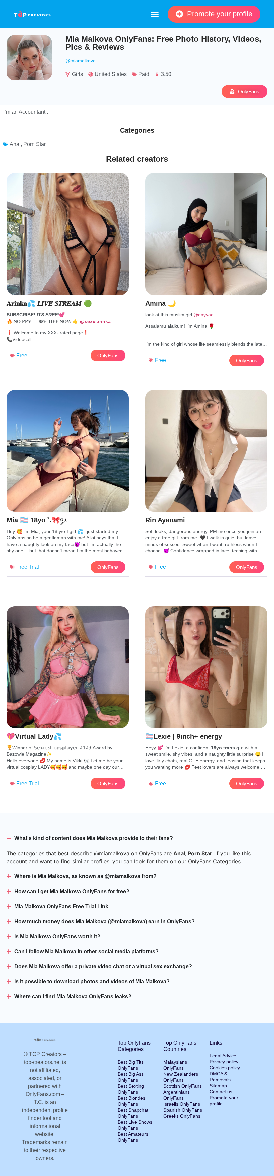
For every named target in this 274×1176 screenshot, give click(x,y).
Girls (77, 74)
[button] (154, 14)
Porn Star (34, 144)
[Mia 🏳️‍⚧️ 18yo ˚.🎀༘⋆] (67, 490)
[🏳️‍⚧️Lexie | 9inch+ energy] (206, 706)
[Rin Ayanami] (206, 490)
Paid (143, 74)
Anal (15, 144)
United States (111, 74)
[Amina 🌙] (206, 273)
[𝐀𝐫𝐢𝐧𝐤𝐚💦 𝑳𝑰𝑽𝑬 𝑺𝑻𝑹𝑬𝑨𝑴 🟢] (67, 273)
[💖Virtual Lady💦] (67, 706)
